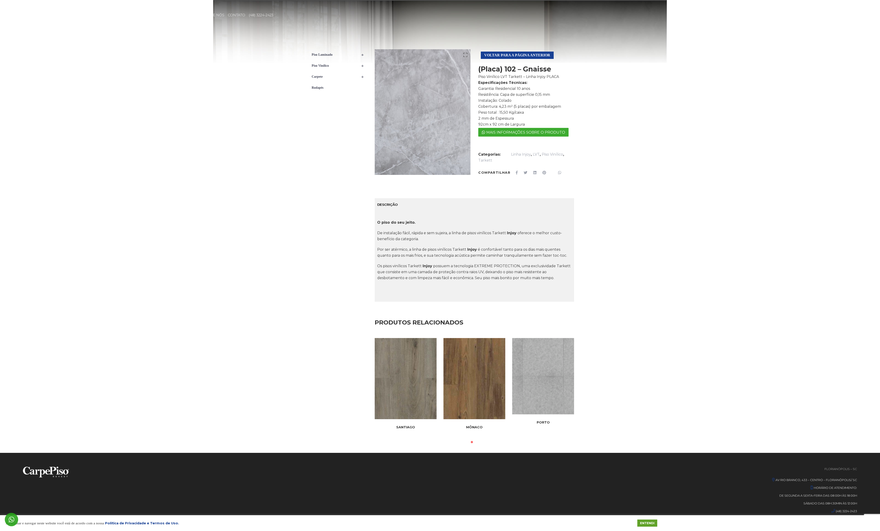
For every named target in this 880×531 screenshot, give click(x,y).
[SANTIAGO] (406, 378)
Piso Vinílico (552, 154)
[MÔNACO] (474, 378)
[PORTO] (543, 376)
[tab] (387, 205)
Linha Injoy (521, 154)
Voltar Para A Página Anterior (517, 55)
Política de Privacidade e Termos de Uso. (142, 523)
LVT (536, 154)
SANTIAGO (405, 427)
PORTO (543, 422)
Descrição (387, 204)
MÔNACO (474, 427)
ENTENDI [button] (647, 523)
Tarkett (485, 160)
